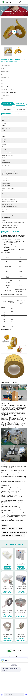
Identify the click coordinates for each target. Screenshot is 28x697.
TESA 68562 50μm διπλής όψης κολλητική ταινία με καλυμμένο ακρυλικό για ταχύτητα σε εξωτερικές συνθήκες (7, 635)
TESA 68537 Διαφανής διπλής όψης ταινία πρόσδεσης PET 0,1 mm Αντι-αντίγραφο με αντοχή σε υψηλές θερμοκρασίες (20, 635)
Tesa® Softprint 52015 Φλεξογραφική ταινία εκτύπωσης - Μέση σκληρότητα (21, 564)
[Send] (26, 694)
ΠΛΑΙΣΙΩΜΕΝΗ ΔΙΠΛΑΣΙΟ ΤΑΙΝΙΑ (12, 528)
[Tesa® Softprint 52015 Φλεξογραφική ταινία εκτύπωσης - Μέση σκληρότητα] (20, 554)
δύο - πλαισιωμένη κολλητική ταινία (13, 535)
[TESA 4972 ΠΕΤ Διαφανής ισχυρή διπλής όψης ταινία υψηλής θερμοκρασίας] (14, 31)
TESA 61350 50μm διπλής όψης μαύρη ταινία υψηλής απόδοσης (7, 611)
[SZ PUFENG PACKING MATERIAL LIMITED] (6, 2)
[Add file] (2, 694)
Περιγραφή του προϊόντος (20, 110)
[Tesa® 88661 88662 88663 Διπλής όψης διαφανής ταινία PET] (20, 578)
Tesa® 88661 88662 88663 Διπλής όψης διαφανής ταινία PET (21, 587)
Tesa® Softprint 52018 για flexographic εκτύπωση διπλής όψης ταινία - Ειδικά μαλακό (7, 564)
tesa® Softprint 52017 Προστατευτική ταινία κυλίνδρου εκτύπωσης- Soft (7, 587)
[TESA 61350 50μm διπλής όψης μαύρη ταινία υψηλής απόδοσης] (7, 602)
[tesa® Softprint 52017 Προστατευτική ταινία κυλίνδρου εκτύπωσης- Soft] (7, 578)
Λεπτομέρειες (7, 109)
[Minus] (26, 660)
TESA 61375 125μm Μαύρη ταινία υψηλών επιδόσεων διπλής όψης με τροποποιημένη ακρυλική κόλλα (20, 611)
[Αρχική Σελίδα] (14, 652)
